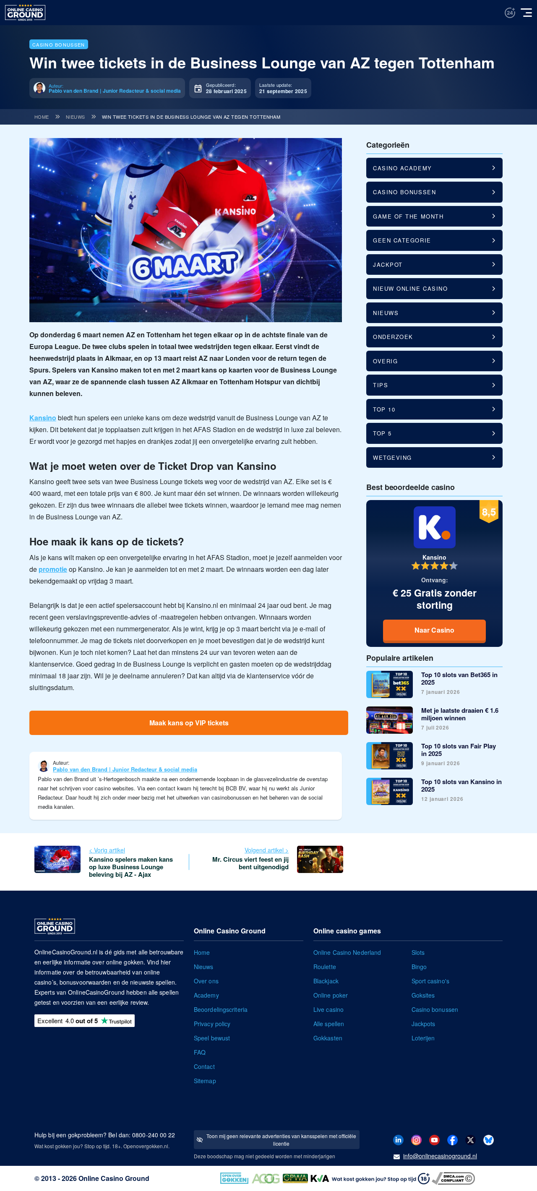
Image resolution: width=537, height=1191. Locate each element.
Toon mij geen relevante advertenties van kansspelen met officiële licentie (281, 1139)
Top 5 (382, 433)
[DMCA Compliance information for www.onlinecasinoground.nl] (454, 1178)
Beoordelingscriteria (221, 1009)
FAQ (200, 1052)
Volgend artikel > (267, 850)
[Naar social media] (398, 1139)
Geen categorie (402, 240)
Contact (204, 1066)
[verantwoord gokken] (510, 13)
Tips (380, 385)
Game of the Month (408, 216)
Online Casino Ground (113, 1178)
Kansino (42, 417)
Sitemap (205, 1080)
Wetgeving (392, 457)
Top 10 (384, 409)
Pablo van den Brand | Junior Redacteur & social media (125, 769)
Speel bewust (212, 1038)
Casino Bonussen (58, 44)
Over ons (206, 981)
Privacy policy (212, 1023)
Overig (385, 361)
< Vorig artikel (107, 850)
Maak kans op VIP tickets (189, 722)
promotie (53, 569)
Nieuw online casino (410, 288)
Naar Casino (434, 630)
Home (41, 116)
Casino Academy (402, 168)
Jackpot (388, 264)
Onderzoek (393, 337)
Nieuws (75, 116)
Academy (206, 995)
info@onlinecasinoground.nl (440, 1156)
